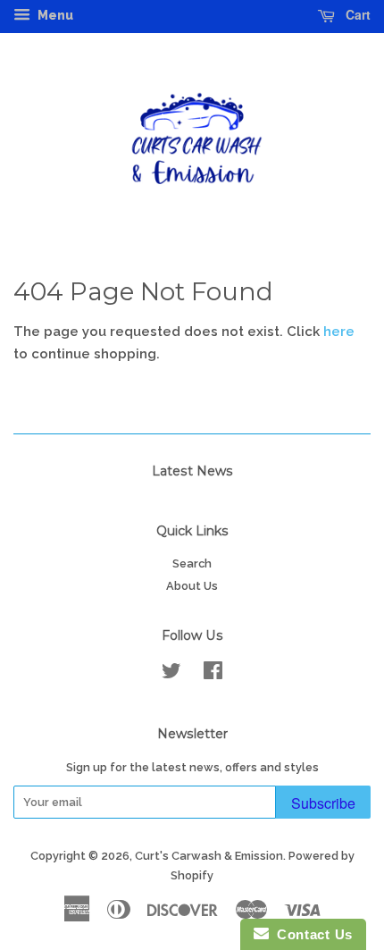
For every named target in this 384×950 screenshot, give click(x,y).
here (339, 332)
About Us (192, 586)
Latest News (192, 471)
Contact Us (311, 934)
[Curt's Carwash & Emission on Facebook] (213, 674)
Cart (356, 14)
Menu (54, 15)
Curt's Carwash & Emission (209, 855)
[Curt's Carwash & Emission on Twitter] (171, 674)
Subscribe (323, 803)
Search (192, 563)
